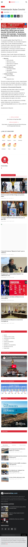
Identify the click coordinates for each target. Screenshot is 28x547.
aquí (7, 543)
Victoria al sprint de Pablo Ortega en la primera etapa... (12, 195)
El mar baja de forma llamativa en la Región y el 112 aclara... (17, 449)
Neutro (3, 140)
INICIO (5, 335)
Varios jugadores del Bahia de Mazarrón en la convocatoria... (12, 297)
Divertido (20, 140)
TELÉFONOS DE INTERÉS (9, 338)
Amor (15, 140)
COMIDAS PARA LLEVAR (9, 336)
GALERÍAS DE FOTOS (8, 346)
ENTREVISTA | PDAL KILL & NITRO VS (16, 519)
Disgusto (9, 140)
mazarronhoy (6, 12)
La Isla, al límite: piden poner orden (17, 477)
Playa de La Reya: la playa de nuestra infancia (16, 513)
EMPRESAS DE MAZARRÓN (10, 345)
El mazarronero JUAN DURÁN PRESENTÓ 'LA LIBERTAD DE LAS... (12, 274)
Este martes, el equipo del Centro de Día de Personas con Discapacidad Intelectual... (14, 125)
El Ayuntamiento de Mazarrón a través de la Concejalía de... (12, 320)
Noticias (3, 6)
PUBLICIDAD (6, 348)
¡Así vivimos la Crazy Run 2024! (14, 119)
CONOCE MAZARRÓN (8, 341)
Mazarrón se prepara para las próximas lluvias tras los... (18, 456)
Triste (9, 149)
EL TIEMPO (6, 340)
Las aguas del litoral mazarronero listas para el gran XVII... (13, 218)
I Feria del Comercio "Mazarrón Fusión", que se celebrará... (13, 252)
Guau (15, 149)
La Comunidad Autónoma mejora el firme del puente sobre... (17, 507)
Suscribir (24, 535)
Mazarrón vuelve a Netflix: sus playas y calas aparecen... (17, 464)
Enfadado (4, 149)
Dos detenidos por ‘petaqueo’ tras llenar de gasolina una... (16, 471)
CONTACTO (6, 343)
